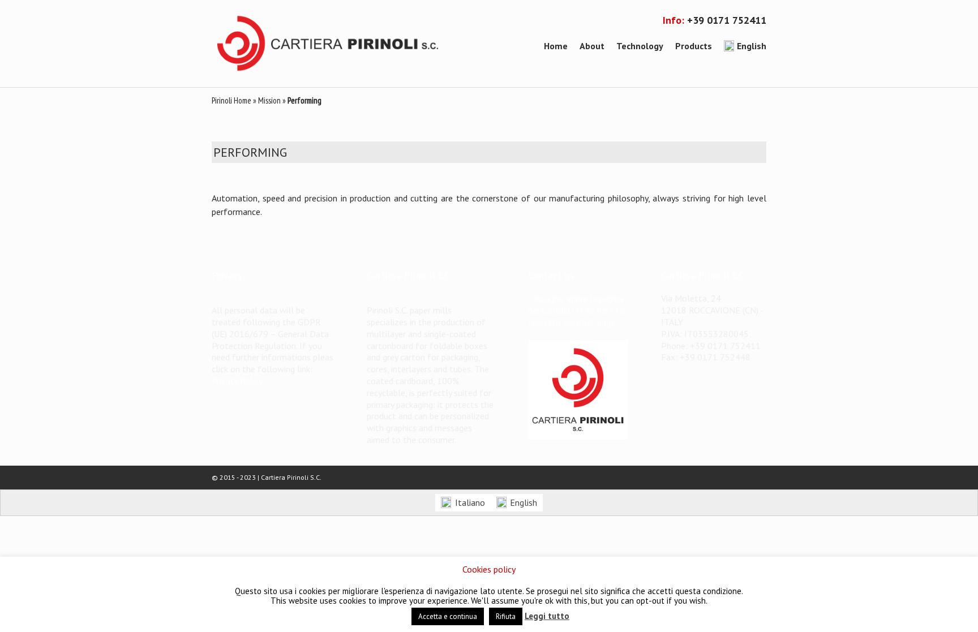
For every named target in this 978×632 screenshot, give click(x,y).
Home (556, 45)
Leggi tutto (547, 616)
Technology (639, 45)
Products (693, 45)
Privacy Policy (237, 380)
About (592, 45)
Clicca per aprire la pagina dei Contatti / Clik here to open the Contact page (576, 310)
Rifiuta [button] (506, 616)
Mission (269, 100)
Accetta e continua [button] (447, 616)
